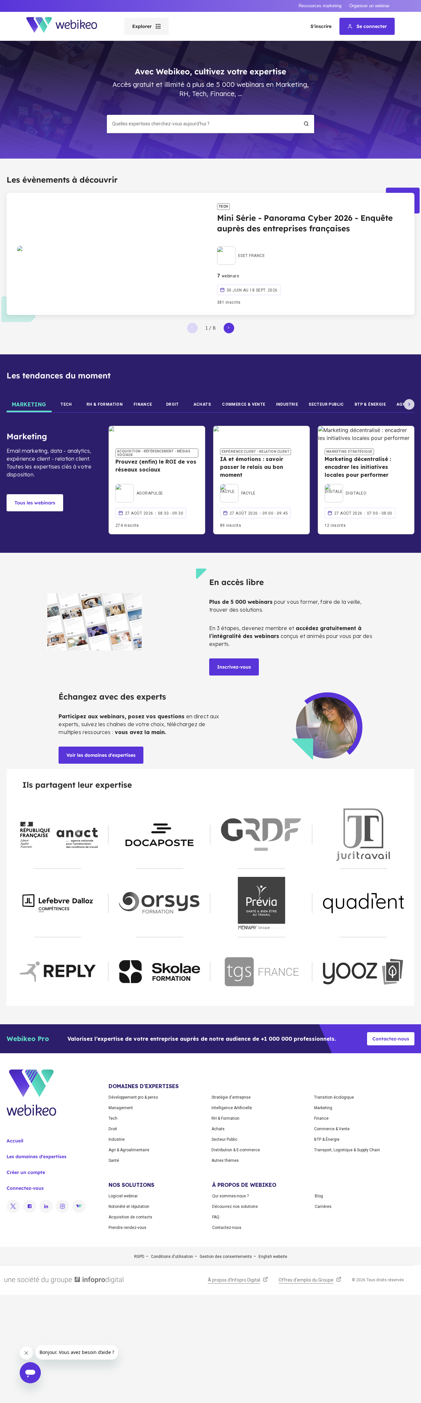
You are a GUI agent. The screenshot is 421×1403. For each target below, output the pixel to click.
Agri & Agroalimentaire (129, 1150)
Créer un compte (26, 1172)
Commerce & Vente (332, 1129)
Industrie (117, 1139)
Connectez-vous (25, 1188)
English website (273, 1256)
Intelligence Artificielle (231, 1108)
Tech (113, 1118)
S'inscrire (321, 26)
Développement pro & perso (133, 1097)
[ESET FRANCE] (241, 248)
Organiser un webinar (369, 5)
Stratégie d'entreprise (231, 1097)
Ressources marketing (320, 5)
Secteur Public (224, 1139)
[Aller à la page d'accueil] (67, 26)
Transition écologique (334, 1097)
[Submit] (306, 123)
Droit (113, 1129)
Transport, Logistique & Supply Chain (347, 1150)
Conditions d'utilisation (172, 1256)
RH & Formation (225, 1118)
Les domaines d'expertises (36, 1157)
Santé (114, 1160)
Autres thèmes (225, 1160)
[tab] (29, 404)
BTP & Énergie (326, 1139)
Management (121, 1108)
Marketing (323, 1108)
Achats (218, 1129)
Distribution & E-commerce (235, 1150)
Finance (321, 1118)
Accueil (15, 1141)
